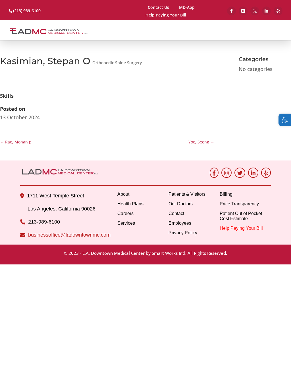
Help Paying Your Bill (166, 15)
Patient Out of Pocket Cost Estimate (241, 216)
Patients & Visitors (187, 194)
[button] (284, 120)
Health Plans (130, 203)
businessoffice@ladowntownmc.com (69, 235)
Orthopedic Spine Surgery (117, 62)
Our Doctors (181, 203)
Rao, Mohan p (16, 142)
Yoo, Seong (201, 142)
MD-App (187, 7)
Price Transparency (239, 203)
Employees (180, 223)
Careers (125, 213)
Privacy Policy (183, 232)
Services (126, 223)
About (123, 194)
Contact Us (158, 7)
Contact (176, 213)
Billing (226, 194)
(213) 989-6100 (27, 10)
